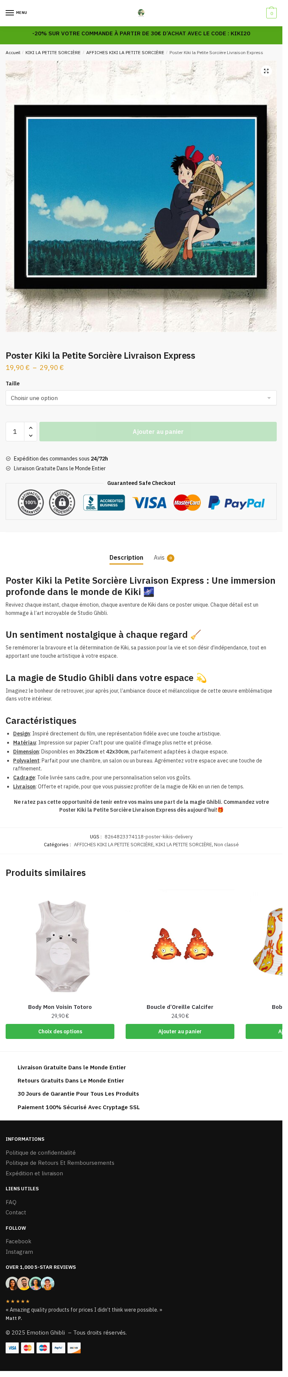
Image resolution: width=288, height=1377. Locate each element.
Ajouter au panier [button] (180, 1031)
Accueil (13, 52)
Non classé (226, 844)
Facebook (19, 1241)
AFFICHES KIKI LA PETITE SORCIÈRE (125, 52)
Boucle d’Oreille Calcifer (180, 1006)
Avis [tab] (159, 557)
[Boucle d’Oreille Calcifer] (180, 943)
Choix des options (60, 1031)
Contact (16, 1212)
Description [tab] (126, 557)
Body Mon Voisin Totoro (60, 1006)
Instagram (19, 1251)
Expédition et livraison (34, 1173)
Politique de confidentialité (41, 1152)
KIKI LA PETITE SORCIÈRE (53, 52)
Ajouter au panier (158, 431)
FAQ (11, 1202)
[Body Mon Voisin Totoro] (60, 943)
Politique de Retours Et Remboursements (60, 1162)
